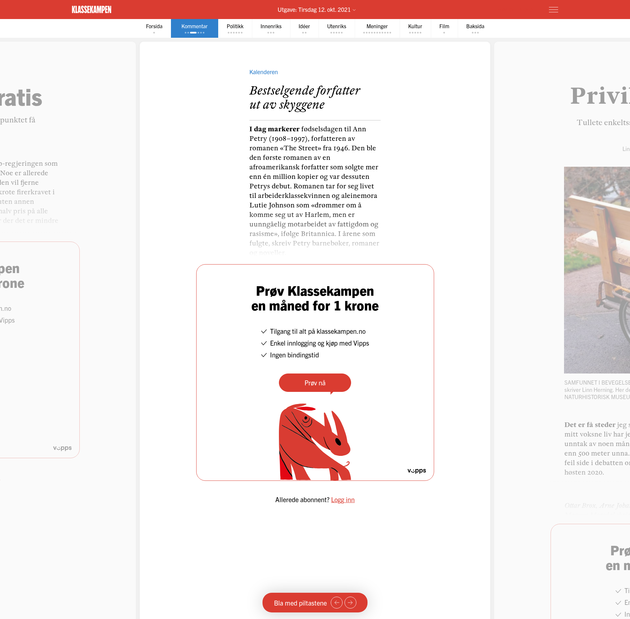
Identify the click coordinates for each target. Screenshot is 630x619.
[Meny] (553, 9)
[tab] (154, 28)
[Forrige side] (337, 602)
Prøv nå (315, 382)
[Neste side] (350, 602)
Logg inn (343, 499)
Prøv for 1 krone (514, 9)
